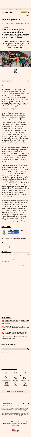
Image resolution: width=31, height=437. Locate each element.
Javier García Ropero (15, 75)
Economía (16, 254)
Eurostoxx (8, 352)
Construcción (23, 23)
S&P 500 (13, 9)
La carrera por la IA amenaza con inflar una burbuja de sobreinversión (14, 337)
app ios (15, 385)
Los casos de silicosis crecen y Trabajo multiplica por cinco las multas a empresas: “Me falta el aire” (15, 328)
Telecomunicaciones (10, 23)
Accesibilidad (15, 423)
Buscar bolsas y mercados (9, 344)
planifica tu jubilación (6, 380)
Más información (5, 261)
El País (27, 15)
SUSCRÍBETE (23, 12)
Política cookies (14, 421)
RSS (21, 423)
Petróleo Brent (24, 9)
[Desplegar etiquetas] (28, 254)
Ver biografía (11, 232)
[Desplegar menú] (3, 12)
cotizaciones (6, 385)
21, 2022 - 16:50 (15, 77)
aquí (23, 265)
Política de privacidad (7, 423)
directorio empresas (25, 380)
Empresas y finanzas (11, 20)
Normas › (27, 247)
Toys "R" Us (4, 254)
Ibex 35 (3, 9)
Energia (17, 23)
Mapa (19, 423)
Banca (3, 23)
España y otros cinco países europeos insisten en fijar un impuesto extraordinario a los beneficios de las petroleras (15, 322)
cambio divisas (15, 380)
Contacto (4, 421)
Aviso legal (9, 421)
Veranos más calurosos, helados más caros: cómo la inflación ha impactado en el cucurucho (14, 333)
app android (24, 385)
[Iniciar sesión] (28, 12)
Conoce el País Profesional (15, 391)
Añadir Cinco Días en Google (9, 85)
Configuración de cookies (23, 421)
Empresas (10, 254)
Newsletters (25, 423)
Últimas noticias (6, 317)
